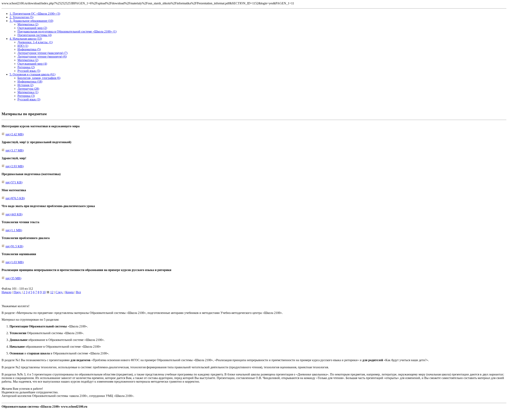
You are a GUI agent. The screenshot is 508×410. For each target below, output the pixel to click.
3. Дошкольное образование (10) (31, 20)
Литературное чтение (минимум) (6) (42, 56)
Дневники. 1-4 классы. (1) (35, 42)
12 (51, 292)
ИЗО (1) (22, 45)
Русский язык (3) (28, 99)
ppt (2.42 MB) (15, 134)
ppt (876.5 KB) (15, 198)
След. (59, 292)
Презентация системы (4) (34, 35)
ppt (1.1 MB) (14, 230)
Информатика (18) (29, 81)
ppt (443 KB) (14, 214)
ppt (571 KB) (14, 182)
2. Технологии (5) (21, 17)
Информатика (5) (29, 49)
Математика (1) (27, 92)
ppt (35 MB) (13, 278)
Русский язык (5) (28, 70)
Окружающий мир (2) (32, 28)
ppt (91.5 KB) (14, 246)
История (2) (25, 85)
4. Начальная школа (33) (26, 38)
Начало (6, 292)
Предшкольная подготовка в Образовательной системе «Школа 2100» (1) (66, 31)
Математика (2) (27, 24)
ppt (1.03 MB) (15, 262)
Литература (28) (28, 88)
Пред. (17, 292)
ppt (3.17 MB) (15, 150)
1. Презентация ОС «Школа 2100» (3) (35, 13)
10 (44, 292)
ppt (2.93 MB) (15, 166)
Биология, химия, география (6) (38, 78)
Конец (69, 292)
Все (78, 292)
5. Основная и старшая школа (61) (32, 74)
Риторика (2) (26, 67)
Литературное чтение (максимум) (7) (42, 53)
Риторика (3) (26, 95)
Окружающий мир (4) (32, 63)
